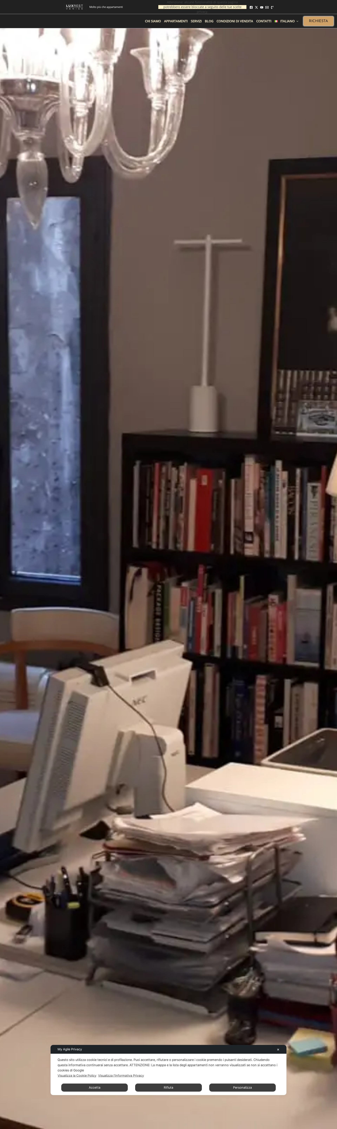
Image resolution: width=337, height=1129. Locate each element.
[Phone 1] (272, 7)
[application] (296, 21)
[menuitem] (286, 21)
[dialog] (168, 1070)
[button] (318, 21)
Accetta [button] (94, 1087)
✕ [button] (278, 1049)
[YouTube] (261, 7)
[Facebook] (251, 7)
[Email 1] (267, 7)
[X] (256, 7)
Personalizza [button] (242, 1087)
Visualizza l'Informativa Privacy (121, 1075)
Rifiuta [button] (168, 1087)
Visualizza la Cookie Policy (77, 1075)
